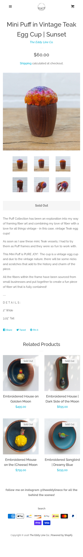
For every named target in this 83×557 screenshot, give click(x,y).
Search (41, 508)
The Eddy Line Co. (41, 42)
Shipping (25, 63)
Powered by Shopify (62, 535)
